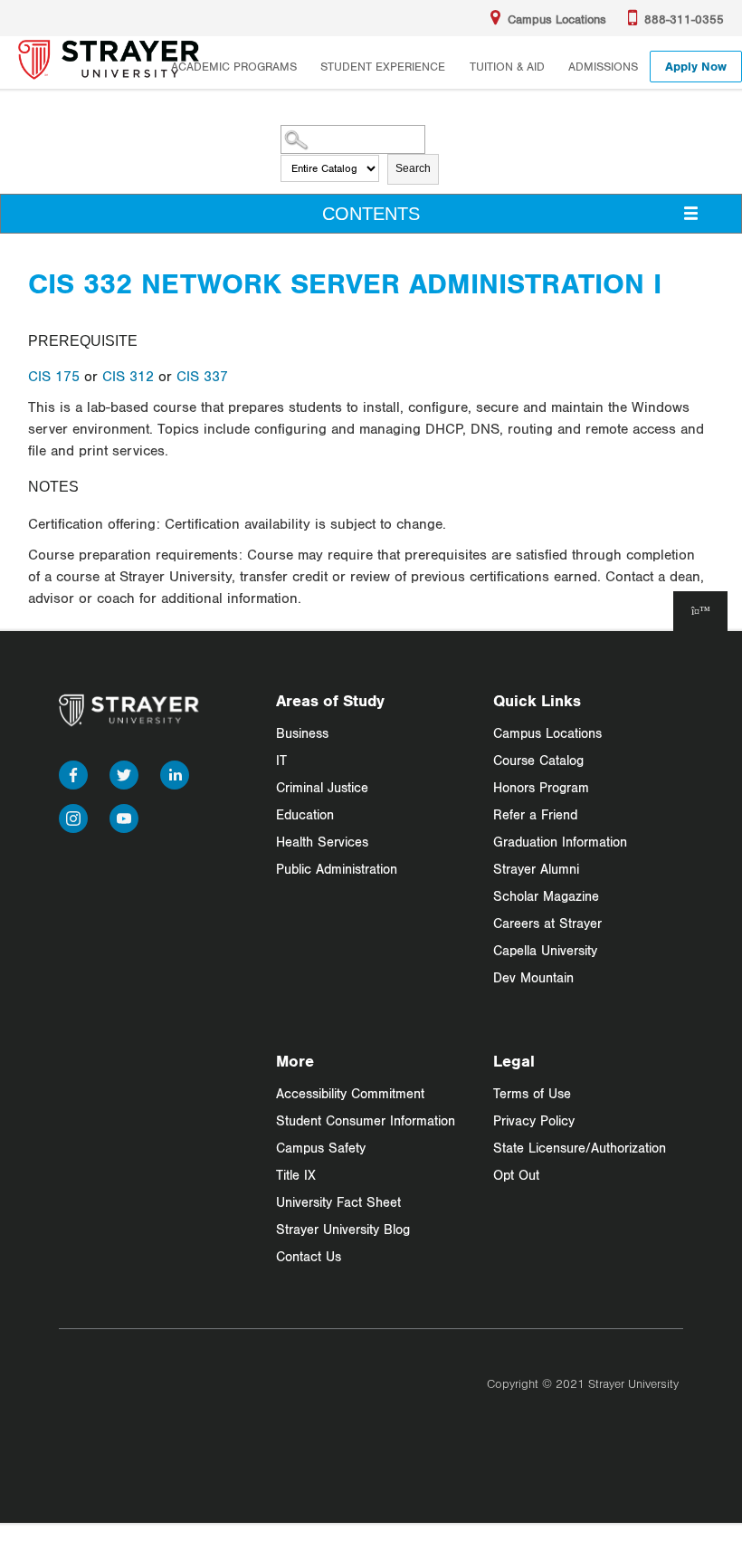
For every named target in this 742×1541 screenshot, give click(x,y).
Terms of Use (532, 1093)
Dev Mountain (533, 977)
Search (413, 168)
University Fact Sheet (338, 1202)
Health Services (322, 841)
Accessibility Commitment (350, 1093)
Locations (557, 19)
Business (302, 733)
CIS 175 (54, 375)
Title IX (296, 1175)
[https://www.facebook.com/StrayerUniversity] (73, 771)
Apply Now (696, 66)
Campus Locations (547, 733)
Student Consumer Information (365, 1120)
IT (281, 760)
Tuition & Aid (507, 66)
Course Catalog (538, 760)
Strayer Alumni (536, 869)
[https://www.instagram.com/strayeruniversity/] (73, 814)
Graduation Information (560, 841)
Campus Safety (321, 1147)
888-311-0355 (684, 19)
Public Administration (336, 869)
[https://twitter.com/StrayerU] (123, 771)
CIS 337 (202, 375)
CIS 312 (128, 375)
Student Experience (382, 66)
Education (305, 814)
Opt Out (516, 1175)
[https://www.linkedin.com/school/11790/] (174, 771)
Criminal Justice (322, 787)
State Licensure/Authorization (579, 1147)
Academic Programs (234, 66)
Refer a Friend (535, 814)
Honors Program (541, 787)
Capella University (545, 950)
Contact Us (308, 1256)
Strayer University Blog (343, 1229)
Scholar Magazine (546, 896)
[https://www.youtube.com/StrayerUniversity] (123, 814)
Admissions (603, 66)
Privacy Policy (534, 1120)
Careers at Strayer (547, 923)
